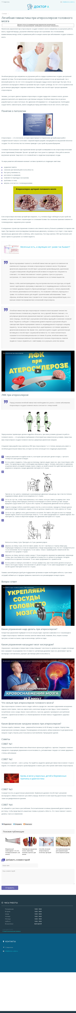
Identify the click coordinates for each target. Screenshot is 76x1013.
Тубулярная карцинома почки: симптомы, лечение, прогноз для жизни (29, 851)
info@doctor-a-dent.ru (68, 2)
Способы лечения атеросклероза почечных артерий (45, 850)
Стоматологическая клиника (11, 931)
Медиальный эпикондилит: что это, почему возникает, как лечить (12, 851)
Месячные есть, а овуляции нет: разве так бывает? (45, 247)
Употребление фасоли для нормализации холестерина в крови (63, 850)
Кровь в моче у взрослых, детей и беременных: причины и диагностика (43, 777)
